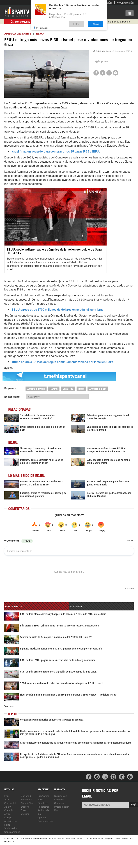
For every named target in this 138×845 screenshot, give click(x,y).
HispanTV (16, 11)
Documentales (45, 820)
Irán (6, 795)
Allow (96, 24)
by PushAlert (41, 27)
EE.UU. (40, 33)
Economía (26, 799)
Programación (125, 2)
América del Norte (17, 33)
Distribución (60, 795)
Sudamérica (10, 828)
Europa (8, 817)
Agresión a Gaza (97, 388)
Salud (24, 810)
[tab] (36, 606)
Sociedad (26, 795)
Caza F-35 (68, 388)
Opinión (42, 817)
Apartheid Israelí (36, 388)
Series (41, 799)
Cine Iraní (43, 802)
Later (76, 24)
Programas (43, 795)
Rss (56, 810)
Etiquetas (10, 388)
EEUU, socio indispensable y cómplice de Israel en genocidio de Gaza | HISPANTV (55, 251)
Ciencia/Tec (27, 802)
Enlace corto (12, 396)
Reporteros (43, 806)
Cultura (25, 813)
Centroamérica (12, 831)
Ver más (9, 706)
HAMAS (54, 388)
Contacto (59, 802)
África (7, 813)
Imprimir (103, 61)
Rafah (81, 388)
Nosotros (59, 799)
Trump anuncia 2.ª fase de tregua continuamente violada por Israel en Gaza (62, 362)
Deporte (25, 806)
